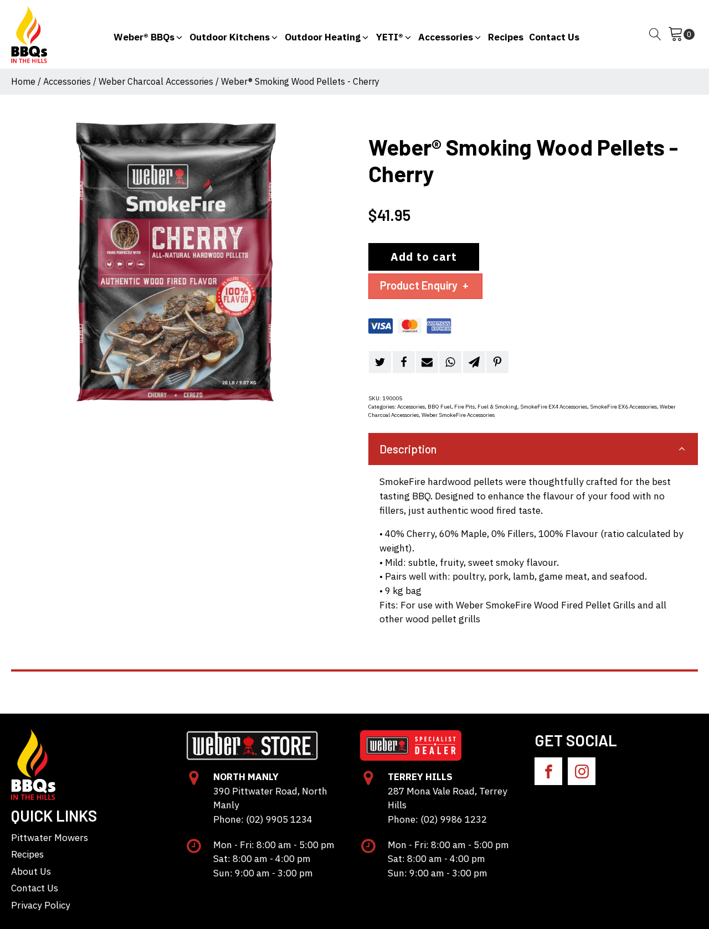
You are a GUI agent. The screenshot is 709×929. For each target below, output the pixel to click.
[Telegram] (474, 362)
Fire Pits (464, 406)
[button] (149, 34)
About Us (31, 871)
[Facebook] (404, 362)
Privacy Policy (40, 905)
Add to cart (424, 256)
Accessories (67, 81)
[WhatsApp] (450, 362)
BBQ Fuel (439, 406)
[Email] (427, 362)
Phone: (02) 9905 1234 (262, 819)
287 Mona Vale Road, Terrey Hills (447, 798)
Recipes (27, 854)
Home (23, 81)
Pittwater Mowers (49, 837)
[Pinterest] (497, 362)
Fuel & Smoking (497, 406)
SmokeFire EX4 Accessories (553, 406)
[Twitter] (380, 362)
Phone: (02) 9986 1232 (437, 819)
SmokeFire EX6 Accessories (623, 406)
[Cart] (681, 34)
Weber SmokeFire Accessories (458, 415)
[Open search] (655, 34)
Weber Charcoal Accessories (156, 81)
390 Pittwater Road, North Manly (270, 798)
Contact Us (34, 887)
